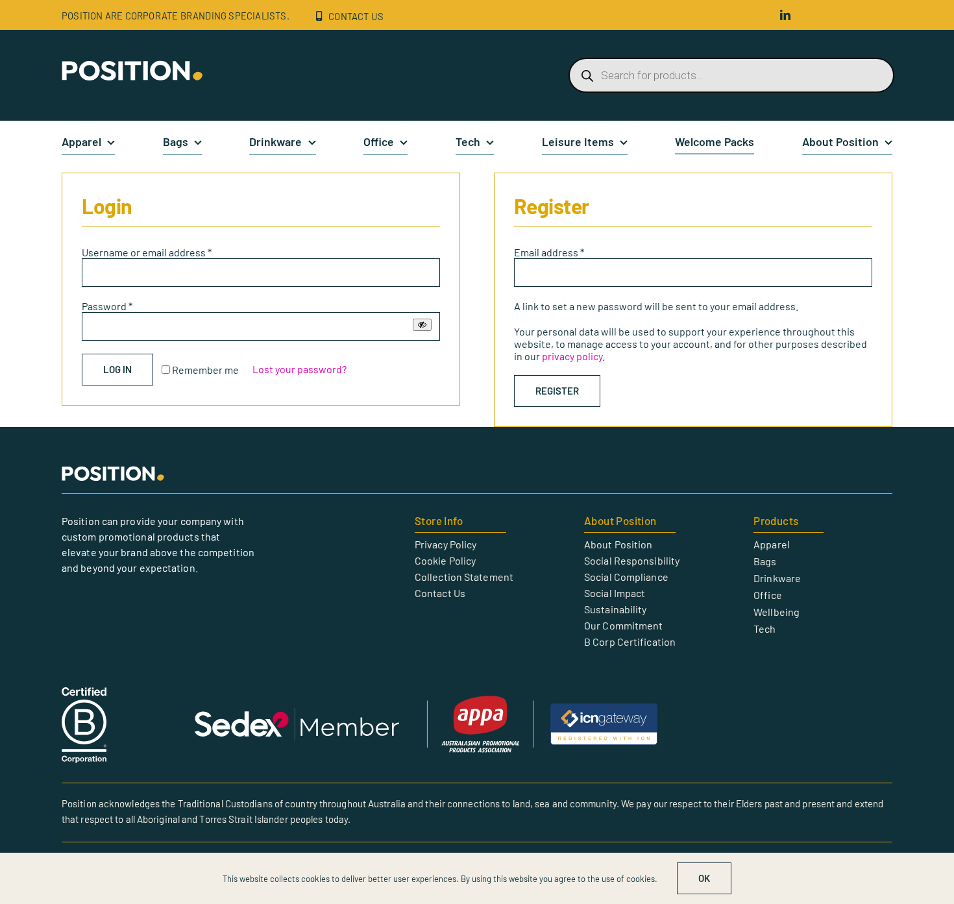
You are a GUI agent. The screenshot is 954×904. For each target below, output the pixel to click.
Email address (549, 252)
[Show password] (422, 325)
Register (557, 391)
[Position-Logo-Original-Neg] (133, 65)
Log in (117, 369)
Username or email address (147, 252)
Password (107, 306)
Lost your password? (299, 369)
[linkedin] (785, 15)
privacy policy (572, 356)
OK (704, 878)
